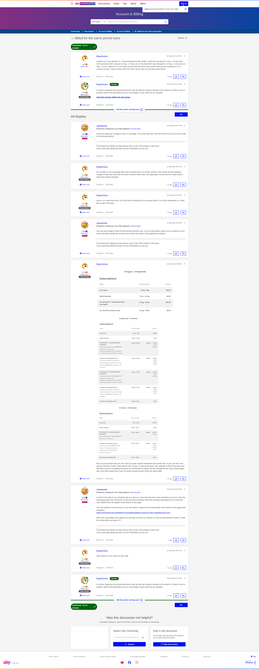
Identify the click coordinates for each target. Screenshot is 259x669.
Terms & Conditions (79, 656)
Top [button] (254, 656)
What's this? (85, 66)
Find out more (136, 129)
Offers (143, 3)
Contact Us (185, 656)
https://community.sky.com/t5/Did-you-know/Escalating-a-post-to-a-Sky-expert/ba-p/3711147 (133, 513)
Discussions (104, 3)
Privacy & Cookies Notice (108, 656)
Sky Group (207, 656)
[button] (184, 56)
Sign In (184, 4)
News (116, 3)
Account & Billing (129, 14)
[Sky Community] (85, 3)
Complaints (163, 656)
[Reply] (183, 77)
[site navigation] (72, 4)
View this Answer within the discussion (113, 97)
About (133, 3)
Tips (125, 3)
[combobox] (134, 21)
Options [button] (181, 38)
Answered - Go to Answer (84, 46)
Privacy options (53, 656)
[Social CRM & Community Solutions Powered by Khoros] (251, 662)
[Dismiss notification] (185, 9)
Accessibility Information (138, 656)
